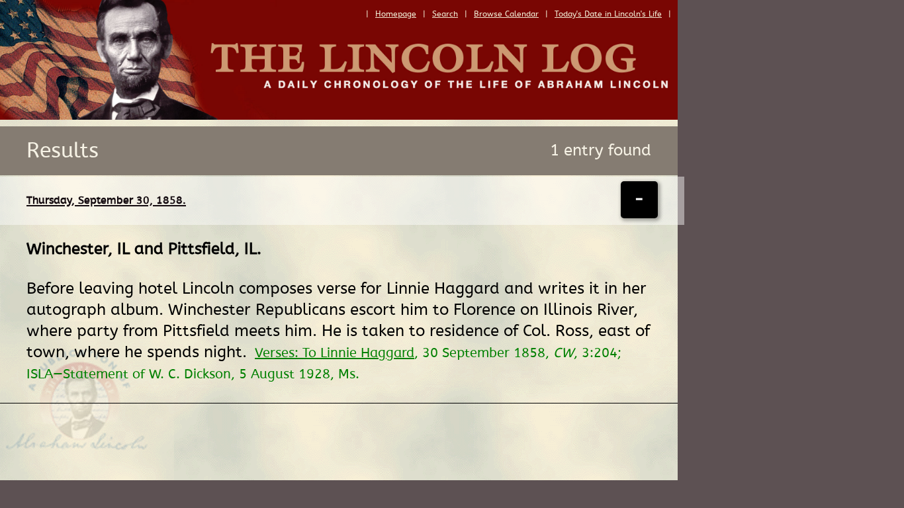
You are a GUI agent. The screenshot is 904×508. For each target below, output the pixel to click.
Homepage (395, 14)
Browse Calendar (506, 14)
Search (445, 14)
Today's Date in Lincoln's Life (608, 14)
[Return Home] (339, 116)
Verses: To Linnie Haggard (334, 353)
